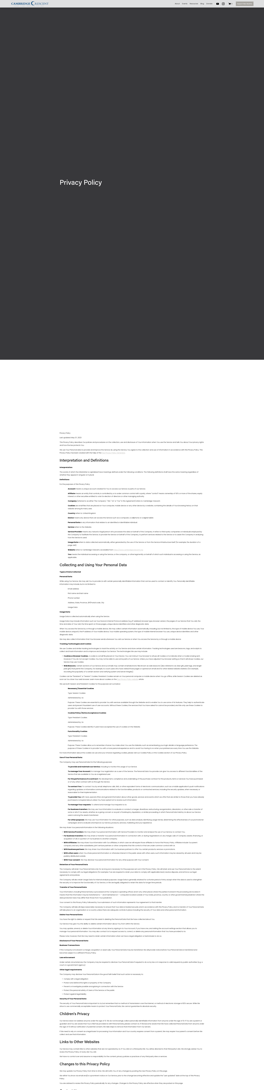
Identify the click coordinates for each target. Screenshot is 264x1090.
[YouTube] (217, 3)
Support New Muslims (244, 4)
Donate (209, 3)
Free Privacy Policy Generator (113, 453)
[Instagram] (223, 3)
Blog (202, 3)
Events (184, 3)
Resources (194, 3)
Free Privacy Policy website (127, 679)
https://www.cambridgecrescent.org (128, 550)
